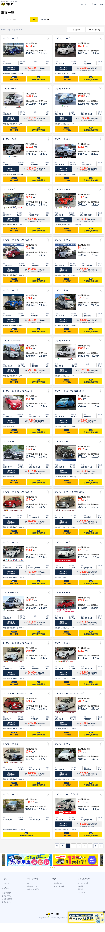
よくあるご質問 (7, 899)
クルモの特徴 (32, 878)
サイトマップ (82, 892)
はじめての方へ (7, 893)
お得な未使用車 (57, 883)
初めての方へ (98, 4)
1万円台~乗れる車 (58, 886)
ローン (29, 883)
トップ (5, 878)
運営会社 (80, 889)
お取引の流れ (6, 896)
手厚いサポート (32, 886)
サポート (5, 888)
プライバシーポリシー (85, 883)
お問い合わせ (6, 902)
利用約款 (80, 886)
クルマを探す (83, 4)
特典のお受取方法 (33, 889)
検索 (34, 19)
